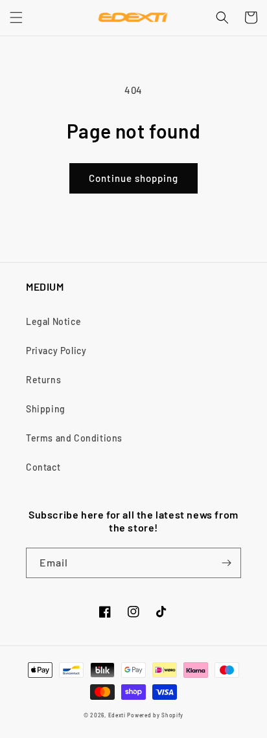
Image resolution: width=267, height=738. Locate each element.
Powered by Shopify (155, 715)
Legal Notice (53, 321)
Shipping (45, 408)
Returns (43, 379)
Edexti (117, 715)
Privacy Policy (56, 350)
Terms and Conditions (74, 437)
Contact (43, 467)
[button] (16, 17)
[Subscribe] (226, 563)
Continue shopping (133, 178)
